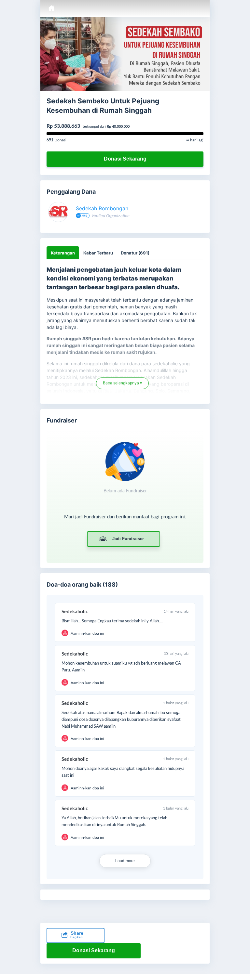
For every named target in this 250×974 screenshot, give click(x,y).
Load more (125, 861)
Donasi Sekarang (125, 159)
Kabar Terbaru (98, 252)
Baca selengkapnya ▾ (122, 383)
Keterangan (63, 252)
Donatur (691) (135, 252)
